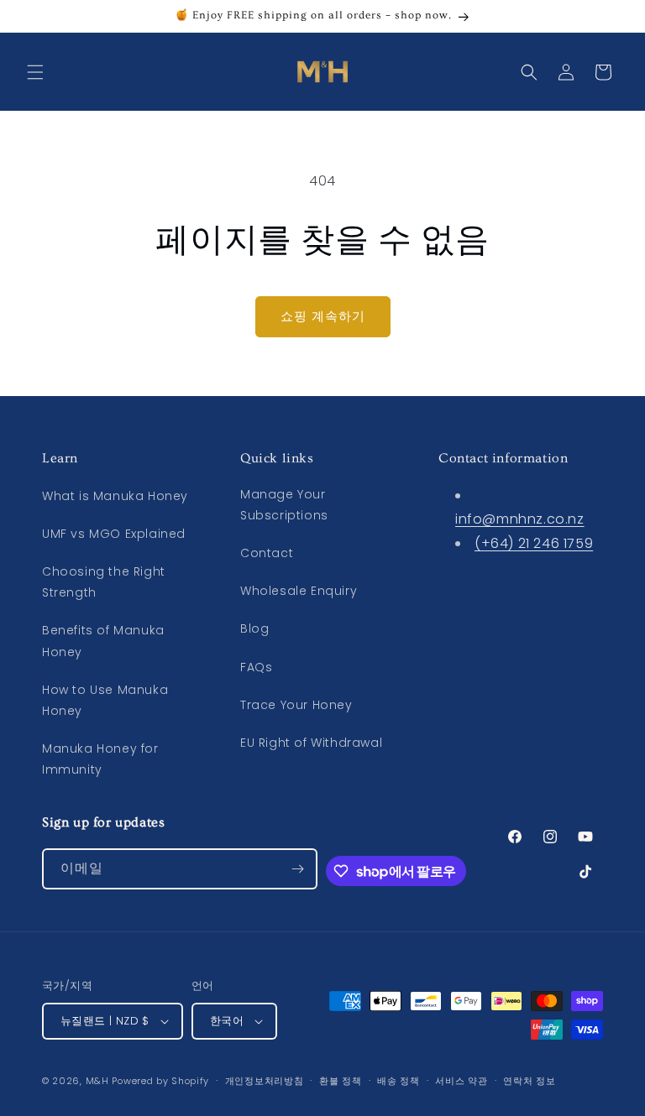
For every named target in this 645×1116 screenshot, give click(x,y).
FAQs (256, 667)
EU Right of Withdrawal (311, 742)
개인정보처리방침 (264, 1080)
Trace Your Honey (296, 704)
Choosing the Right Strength (103, 582)
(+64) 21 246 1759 (534, 543)
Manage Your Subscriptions (284, 505)
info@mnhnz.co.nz (520, 519)
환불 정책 (340, 1080)
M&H (97, 1080)
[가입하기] (297, 868)
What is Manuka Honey (115, 496)
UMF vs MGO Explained (114, 533)
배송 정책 (398, 1080)
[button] (35, 72)
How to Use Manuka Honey (105, 700)
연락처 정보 (529, 1080)
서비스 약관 (461, 1080)
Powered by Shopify (160, 1080)
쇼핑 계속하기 (323, 316)
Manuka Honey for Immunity (100, 759)
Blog (254, 628)
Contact (266, 553)
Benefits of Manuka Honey (103, 641)
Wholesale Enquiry (298, 590)
